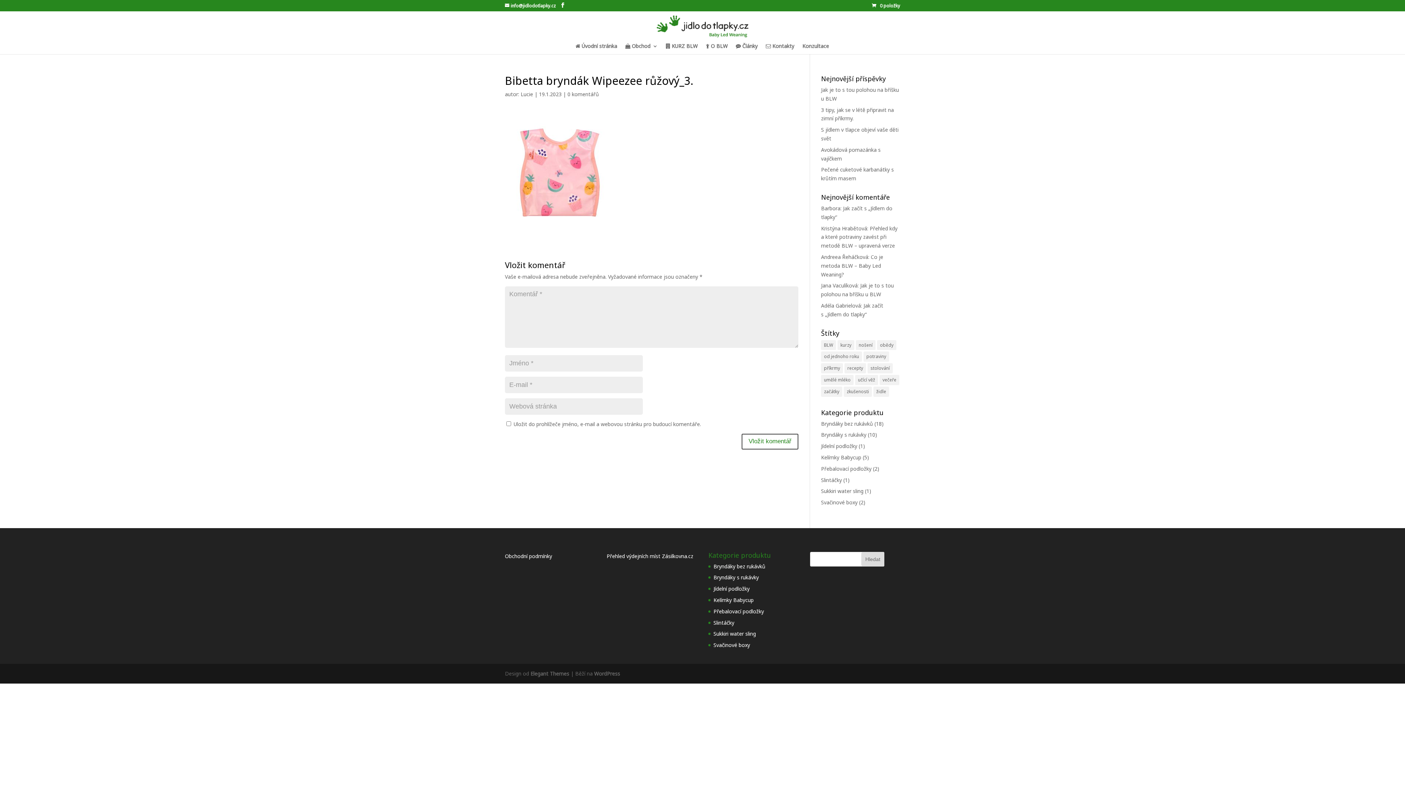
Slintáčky (831, 480)
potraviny (876, 356)
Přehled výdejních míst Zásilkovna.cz (650, 556)
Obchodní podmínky (528, 556)
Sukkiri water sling (842, 491)
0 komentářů (583, 94)
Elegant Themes (550, 673)
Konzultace (815, 46)
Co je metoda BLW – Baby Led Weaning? (852, 265)
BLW (828, 345)
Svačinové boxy (839, 502)
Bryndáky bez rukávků (847, 423)
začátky (831, 391)
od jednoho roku (841, 356)
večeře (889, 380)
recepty (855, 368)
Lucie (527, 94)
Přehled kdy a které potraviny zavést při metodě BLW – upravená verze (859, 237)
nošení (866, 345)
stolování (880, 368)
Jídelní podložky (839, 446)
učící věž (866, 380)
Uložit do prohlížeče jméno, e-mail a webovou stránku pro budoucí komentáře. (607, 424)
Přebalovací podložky (846, 468)
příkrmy (832, 368)
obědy (886, 345)
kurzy (845, 345)
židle (881, 391)
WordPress (607, 673)
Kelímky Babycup (841, 457)
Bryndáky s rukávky (843, 434)
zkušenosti (858, 391)
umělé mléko (837, 380)
